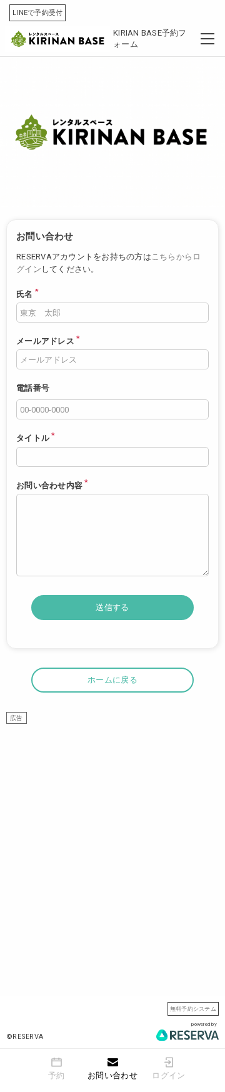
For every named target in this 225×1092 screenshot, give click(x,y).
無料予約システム (193, 1008)
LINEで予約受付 (37, 13)
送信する (112, 607)
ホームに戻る (113, 679)
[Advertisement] (112, 836)
